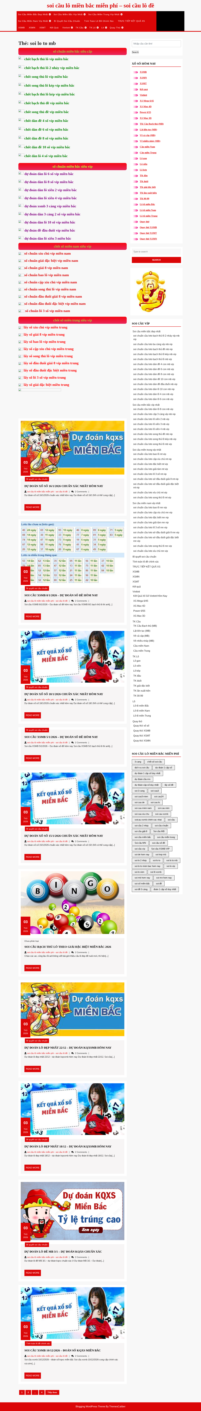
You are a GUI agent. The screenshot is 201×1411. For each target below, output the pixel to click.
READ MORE (33, 508)
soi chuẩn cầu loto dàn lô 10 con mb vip (154, 389)
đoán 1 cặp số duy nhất (165, 889)
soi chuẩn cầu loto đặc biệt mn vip (151, 517)
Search (135, 52)
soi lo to (156, 860)
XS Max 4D (146, 106)
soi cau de (139, 802)
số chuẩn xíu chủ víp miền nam (47, 253)
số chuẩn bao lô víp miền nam (46, 275)
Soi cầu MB (159, 831)
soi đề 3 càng (141, 889)
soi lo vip (171, 866)
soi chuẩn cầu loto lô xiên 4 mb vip (151, 429)
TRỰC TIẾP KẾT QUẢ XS (131, 21)
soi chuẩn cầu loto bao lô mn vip (150, 507)
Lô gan (143, 158)
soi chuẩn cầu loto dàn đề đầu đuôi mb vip (155, 384)
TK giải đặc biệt (148, 187)
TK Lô (92, 27)
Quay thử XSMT (148, 233)
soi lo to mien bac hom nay (147, 866)
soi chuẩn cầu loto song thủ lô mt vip (152, 497)
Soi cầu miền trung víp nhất (103, 14)
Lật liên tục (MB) (148, 129)
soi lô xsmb (155, 872)
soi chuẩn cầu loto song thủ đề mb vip (153, 434)
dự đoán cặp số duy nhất (146, 785)
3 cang (138, 761)
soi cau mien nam (143, 808)
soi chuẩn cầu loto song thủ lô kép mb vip (154, 439)
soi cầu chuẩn (161, 825)
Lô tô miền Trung (148, 216)
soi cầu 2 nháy (142, 825)
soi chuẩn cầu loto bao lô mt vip (149, 454)
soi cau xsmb (161, 814)
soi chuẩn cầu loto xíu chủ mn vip (150, 551)
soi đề (159, 883)
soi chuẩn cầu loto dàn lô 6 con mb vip (153, 399)
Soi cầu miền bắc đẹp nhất (33, 14)
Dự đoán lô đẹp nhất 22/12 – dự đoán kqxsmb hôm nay (67, 1047)
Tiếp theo (52, 1392)
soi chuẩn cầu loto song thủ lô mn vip (152, 546)
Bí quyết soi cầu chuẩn (67, 21)
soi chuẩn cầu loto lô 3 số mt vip (150, 474)
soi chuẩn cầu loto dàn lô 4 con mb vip (153, 394)
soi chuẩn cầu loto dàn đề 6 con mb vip (153, 369)
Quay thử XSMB (148, 227)
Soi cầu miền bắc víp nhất (68, 14)
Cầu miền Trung (148, 152)
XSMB (21, 27)
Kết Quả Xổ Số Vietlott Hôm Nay (150, 596)
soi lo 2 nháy (141, 860)
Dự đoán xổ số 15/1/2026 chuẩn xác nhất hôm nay (63, 835)
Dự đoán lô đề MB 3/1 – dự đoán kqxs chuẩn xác (63, 1251)
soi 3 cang (139, 790)
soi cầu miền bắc (143, 837)
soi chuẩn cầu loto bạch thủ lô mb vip (152, 359)
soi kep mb (161, 854)
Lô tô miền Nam (148, 210)
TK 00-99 (144, 198)
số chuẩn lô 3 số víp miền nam (47, 311)
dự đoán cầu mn (142, 779)
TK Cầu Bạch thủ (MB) (152, 124)
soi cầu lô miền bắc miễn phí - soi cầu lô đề (47, 491)
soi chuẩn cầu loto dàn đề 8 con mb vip (153, 374)
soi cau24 (158, 796)
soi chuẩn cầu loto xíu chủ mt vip (150, 492)
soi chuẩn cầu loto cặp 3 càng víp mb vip (154, 414)
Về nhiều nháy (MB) (150, 141)
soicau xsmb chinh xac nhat (148, 819)
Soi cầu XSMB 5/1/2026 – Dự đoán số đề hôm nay (61, 737)
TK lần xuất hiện (148, 193)
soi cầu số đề (158, 843)
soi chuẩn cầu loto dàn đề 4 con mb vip (153, 364)
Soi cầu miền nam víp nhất (33, 21)
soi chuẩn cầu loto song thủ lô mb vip (152, 444)
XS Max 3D (146, 118)
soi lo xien (139, 872)
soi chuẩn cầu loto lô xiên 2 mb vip (151, 419)
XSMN (32, 27)
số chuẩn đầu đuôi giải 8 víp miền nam (53, 296)
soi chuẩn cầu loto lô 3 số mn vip (150, 527)
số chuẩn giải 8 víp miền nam (46, 268)
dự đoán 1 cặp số (163, 767)
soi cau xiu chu (142, 814)
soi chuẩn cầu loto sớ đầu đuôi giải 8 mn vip (156, 532)
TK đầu (144, 175)
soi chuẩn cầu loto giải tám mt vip (150, 469)
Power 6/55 (145, 112)
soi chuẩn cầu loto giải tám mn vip (151, 522)
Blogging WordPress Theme (90, 1406)
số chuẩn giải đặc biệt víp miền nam (51, 261)
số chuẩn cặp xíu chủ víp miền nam (50, 282)
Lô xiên (143, 164)
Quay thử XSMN (148, 239)
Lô (102, 27)
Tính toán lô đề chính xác (99, 21)
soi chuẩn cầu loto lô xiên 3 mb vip (151, 424)
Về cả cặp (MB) (147, 135)
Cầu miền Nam (147, 147)
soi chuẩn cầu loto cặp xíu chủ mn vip (152, 512)
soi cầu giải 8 (141, 831)
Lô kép (143, 170)
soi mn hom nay (164, 877)
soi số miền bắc (142, 883)
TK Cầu (80, 27)
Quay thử (115, 27)
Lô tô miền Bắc (147, 204)
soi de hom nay (142, 854)
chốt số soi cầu (154, 761)
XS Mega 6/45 (147, 101)
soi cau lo (155, 802)
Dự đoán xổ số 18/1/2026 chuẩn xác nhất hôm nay (63, 694)
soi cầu (171, 819)
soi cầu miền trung (166, 837)
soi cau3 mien (141, 796)
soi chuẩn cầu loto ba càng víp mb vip (152, 344)
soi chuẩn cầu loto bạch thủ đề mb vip (153, 349)
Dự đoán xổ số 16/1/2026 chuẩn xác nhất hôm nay (63, 486)
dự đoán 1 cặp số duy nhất (147, 773)
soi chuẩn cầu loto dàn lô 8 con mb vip (153, 409)
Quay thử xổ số (141, 725)
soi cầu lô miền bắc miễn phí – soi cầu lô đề (100, 5)
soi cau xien (163, 808)
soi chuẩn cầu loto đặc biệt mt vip (150, 464)
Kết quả (54, 27)
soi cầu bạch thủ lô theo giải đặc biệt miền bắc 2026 (67, 946)
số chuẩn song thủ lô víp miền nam (50, 289)
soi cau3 (155, 790)
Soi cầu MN (140, 843)
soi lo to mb (171, 860)
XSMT (42, 27)
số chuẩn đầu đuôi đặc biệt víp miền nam (55, 304)
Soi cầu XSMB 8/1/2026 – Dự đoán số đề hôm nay (61, 595)
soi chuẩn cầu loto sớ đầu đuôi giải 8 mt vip (155, 479)
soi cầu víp (140, 848)
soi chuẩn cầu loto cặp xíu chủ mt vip (152, 459)
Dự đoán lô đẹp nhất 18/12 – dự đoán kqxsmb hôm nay (67, 1146)
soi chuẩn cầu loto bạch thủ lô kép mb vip (154, 354)
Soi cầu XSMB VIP (160, 848)
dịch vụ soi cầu (142, 767)
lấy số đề (169, 785)
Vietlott (66, 27)
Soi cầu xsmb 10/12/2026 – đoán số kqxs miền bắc (62, 1350)
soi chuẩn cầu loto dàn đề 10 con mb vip (154, 379)
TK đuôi (144, 181)
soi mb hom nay (142, 877)
